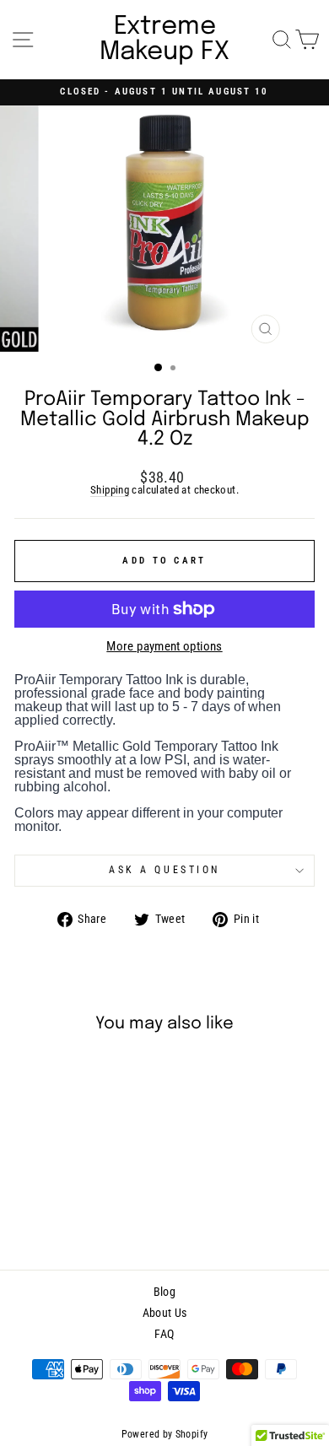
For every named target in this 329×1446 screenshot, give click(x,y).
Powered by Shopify (164, 1434)
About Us (165, 1312)
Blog (164, 1291)
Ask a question (164, 870)
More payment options (164, 646)
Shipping (109, 490)
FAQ (164, 1334)
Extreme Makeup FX (164, 39)
